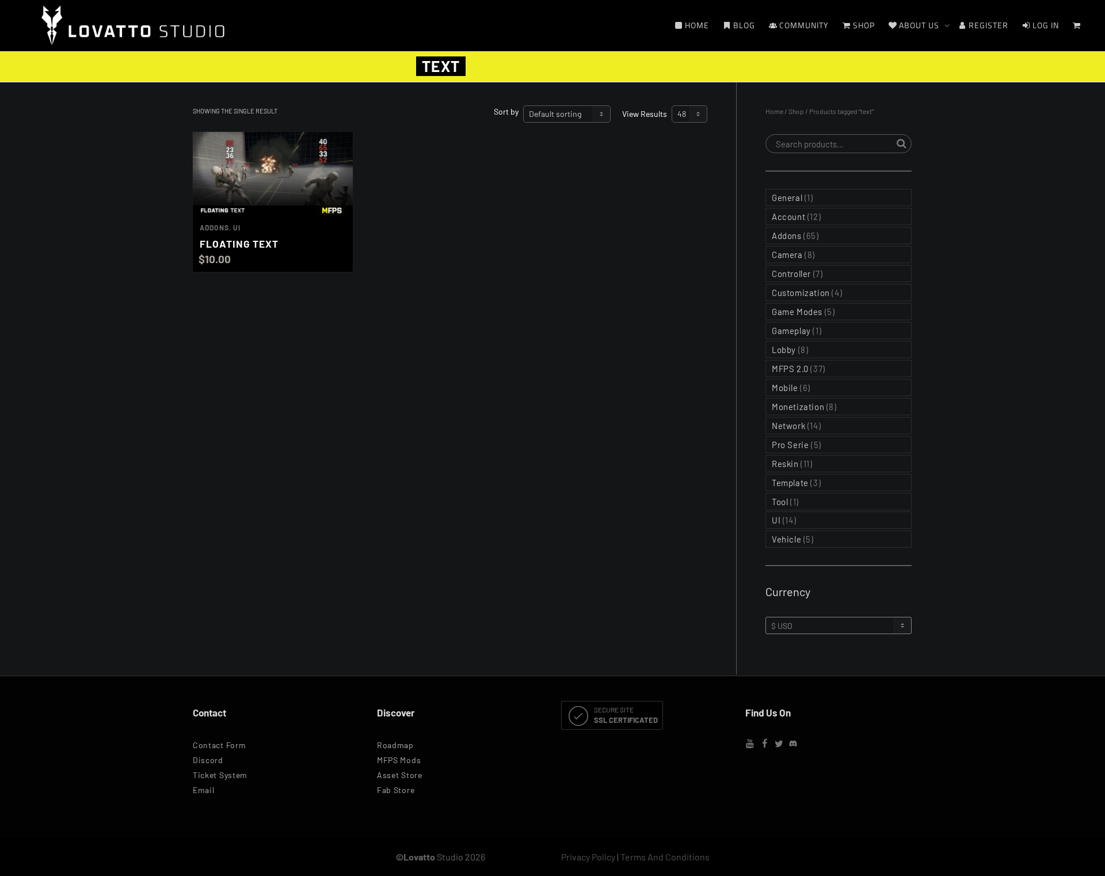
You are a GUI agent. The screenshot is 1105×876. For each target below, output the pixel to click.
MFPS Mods (399, 760)
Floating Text (239, 243)
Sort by (506, 111)
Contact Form (219, 745)
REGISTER (987, 25)
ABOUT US (919, 25)
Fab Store (395, 790)
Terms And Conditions (665, 856)
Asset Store (399, 775)
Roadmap (395, 745)
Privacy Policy (588, 856)
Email (204, 790)
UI (237, 227)
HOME (696, 25)
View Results (644, 114)
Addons (214, 227)
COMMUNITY (803, 25)
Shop (796, 111)
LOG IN (1044, 25)
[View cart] (1077, 25)
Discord (208, 760)
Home (774, 111)
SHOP (863, 25)
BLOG (743, 25)
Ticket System (220, 775)
